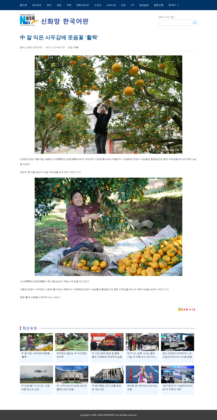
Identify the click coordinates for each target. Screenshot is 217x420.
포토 (123, 5)
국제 (69, 5)
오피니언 (111, 5)
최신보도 (37, 5)
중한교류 (158, 5)
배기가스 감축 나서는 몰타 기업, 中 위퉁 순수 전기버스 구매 (141, 357)
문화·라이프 (82, 5)
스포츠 (97, 5)
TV (132, 5)
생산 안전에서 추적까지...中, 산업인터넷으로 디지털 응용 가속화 (177, 357)
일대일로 (144, 5)
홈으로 (23, 5)
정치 (49, 5)
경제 (59, 5)
